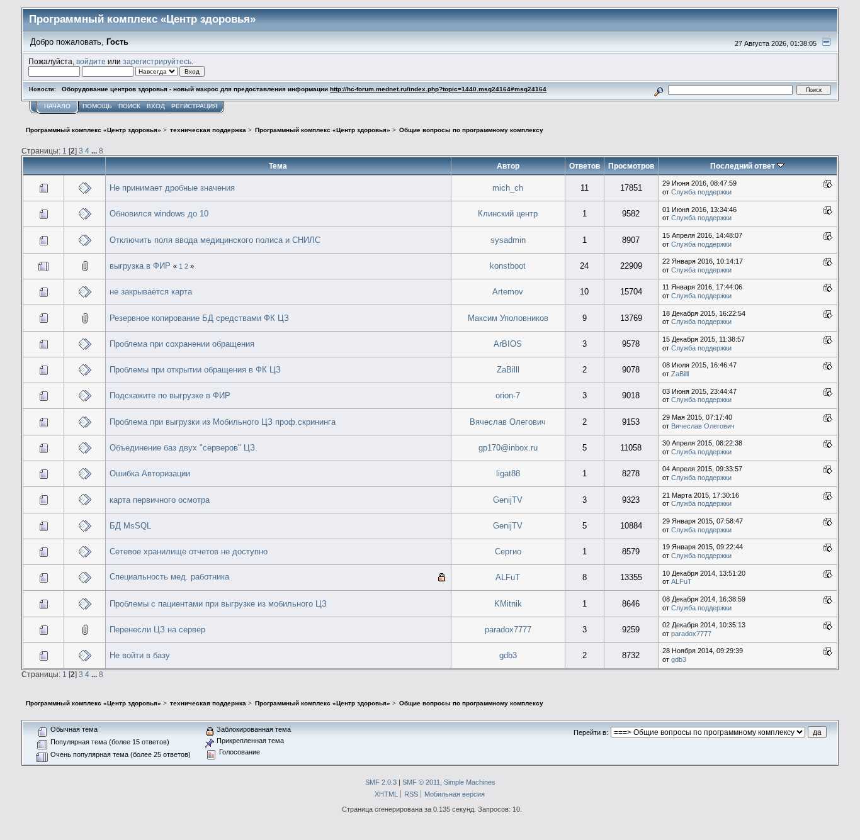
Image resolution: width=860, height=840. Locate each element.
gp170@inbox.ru (508, 447)
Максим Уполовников (508, 318)
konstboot (508, 266)
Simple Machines (469, 782)
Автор (508, 166)
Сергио (508, 551)
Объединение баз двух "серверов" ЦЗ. (183, 447)
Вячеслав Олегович (508, 422)
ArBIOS (508, 344)
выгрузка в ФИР (140, 266)
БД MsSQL (130, 525)
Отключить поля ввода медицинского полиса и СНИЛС (215, 240)
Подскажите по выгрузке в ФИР (170, 395)
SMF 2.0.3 (381, 782)
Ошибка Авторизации (150, 473)
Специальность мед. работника (169, 576)
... (95, 151)
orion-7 (507, 395)
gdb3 (508, 655)
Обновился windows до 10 (159, 213)
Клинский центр (508, 213)
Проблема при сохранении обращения (182, 344)
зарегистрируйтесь (157, 61)
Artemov (507, 291)
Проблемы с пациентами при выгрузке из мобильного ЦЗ (218, 603)
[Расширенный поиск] (659, 89)
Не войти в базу (140, 655)
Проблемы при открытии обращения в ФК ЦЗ (195, 369)
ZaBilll (508, 369)
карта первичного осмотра (160, 500)
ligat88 (508, 473)
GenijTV (508, 500)
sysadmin (508, 240)
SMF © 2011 (421, 782)
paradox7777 (508, 629)
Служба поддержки (701, 192)
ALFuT (507, 577)
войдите (91, 61)
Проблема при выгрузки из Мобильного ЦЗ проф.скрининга (223, 422)
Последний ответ (743, 166)
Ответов (584, 166)
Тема (278, 166)
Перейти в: (591, 732)
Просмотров (631, 166)
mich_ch (507, 188)
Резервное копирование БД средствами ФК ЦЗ (199, 318)
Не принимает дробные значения (172, 188)
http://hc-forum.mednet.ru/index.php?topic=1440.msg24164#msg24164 (438, 89)
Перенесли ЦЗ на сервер (157, 629)
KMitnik (508, 603)
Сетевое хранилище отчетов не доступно (189, 551)
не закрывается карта (151, 291)
